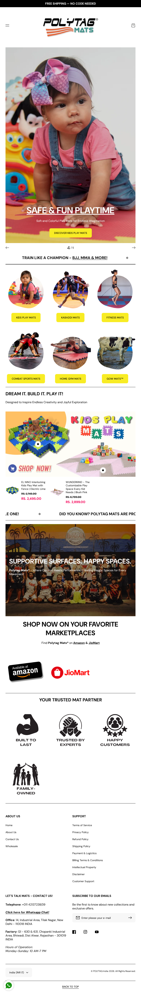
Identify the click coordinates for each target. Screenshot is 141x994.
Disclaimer (78, 874)
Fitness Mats (115, 317)
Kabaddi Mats (70, 317)
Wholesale (12, 846)
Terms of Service (82, 825)
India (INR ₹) (16, 972)
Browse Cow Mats (26, 233)
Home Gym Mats (70, 378)
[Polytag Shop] (71, 25)
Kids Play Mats (26, 317)
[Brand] (26, 672)
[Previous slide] (7, 248)
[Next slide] (134, 248)
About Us (11, 832)
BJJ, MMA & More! (51, 257)
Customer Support (83, 881)
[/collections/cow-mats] (70, 145)
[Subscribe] (130, 917)
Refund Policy (80, 839)
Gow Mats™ (115, 378)
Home (9, 825)
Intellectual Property (84, 867)
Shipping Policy (81, 846)
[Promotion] (26, 288)
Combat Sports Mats (26, 378)
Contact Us (12, 839)
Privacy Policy (80, 832)
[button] (7, 25)
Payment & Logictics (84, 853)
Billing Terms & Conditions (87, 860)
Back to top (70, 986)
